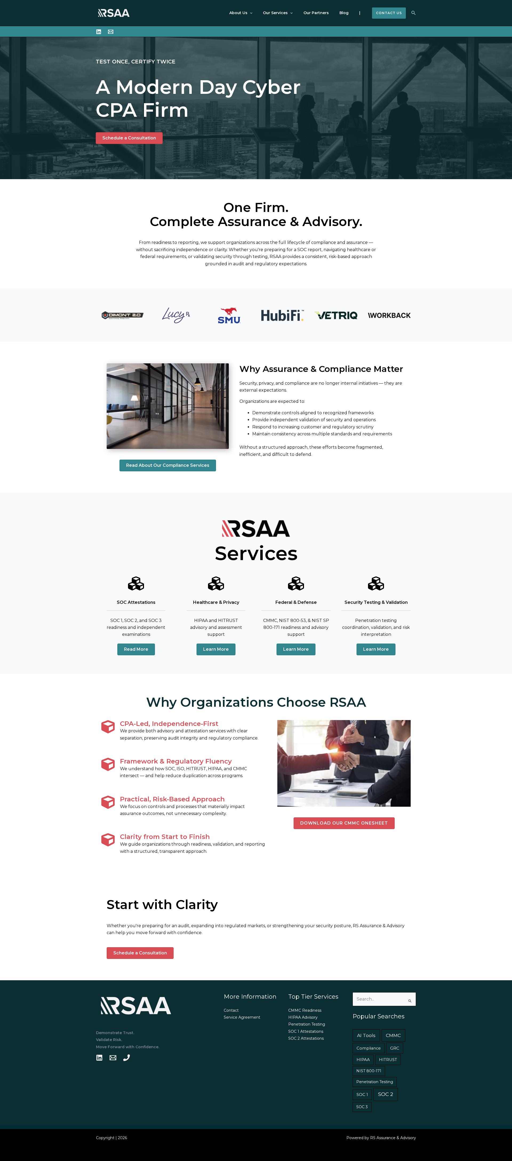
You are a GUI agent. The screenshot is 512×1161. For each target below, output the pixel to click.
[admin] (99, 1057)
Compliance (369, 1048)
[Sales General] (110, 31)
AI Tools (366, 1035)
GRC (394, 1048)
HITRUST (388, 1059)
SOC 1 (362, 1094)
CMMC (393, 1035)
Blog (344, 12)
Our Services (275, 12)
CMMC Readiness (304, 1010)
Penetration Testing (306, 1024)
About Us (238, 12)
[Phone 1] (126, 1057)
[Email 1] (113, 1057)
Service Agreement (242, 1017)
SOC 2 (385, 1094)
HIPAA (363, 1059)
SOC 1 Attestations (305, 1031)
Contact (231, 1010)
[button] (249, 13)
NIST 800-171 (368, 1070)
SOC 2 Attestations (306, 1038)
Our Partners (316, 12)
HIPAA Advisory (303, 1017)
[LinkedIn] (98, 31)
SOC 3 (362, 1106)
